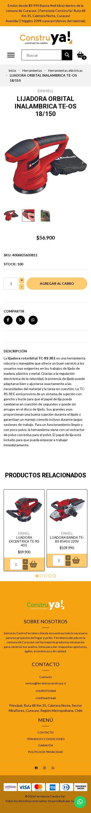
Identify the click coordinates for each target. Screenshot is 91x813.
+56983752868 (45, 691)
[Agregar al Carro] (33, 564)
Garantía (45, 745)
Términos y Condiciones (46, 739)
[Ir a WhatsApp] (53, 768)
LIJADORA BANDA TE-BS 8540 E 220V (67, 539)
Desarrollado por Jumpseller (66, 801)
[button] (37, 576)
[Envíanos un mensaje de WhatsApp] (80, 802)
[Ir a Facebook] (37, 768)
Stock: (13, 264)
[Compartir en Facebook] (8, 320)
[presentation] (8, 163)
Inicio (12, 70)
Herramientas (32, 70)
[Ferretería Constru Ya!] (46, 38)
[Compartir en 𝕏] (20, 320)
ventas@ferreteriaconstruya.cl (45, 683)
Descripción (15, 351)
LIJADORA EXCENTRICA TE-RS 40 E (24, 541)
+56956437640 (45, 698)
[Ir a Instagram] (45, 768)
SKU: (20, 255)
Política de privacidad (45, 752)
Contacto (45, 677)
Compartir (14, 311)
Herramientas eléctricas (65, 70)
